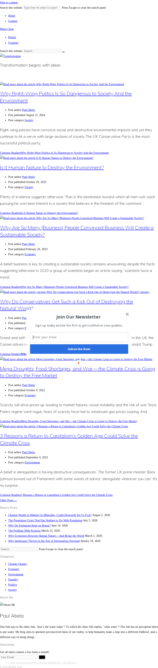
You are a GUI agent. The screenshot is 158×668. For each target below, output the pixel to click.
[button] (78, 316)
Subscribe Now (79, 349)
